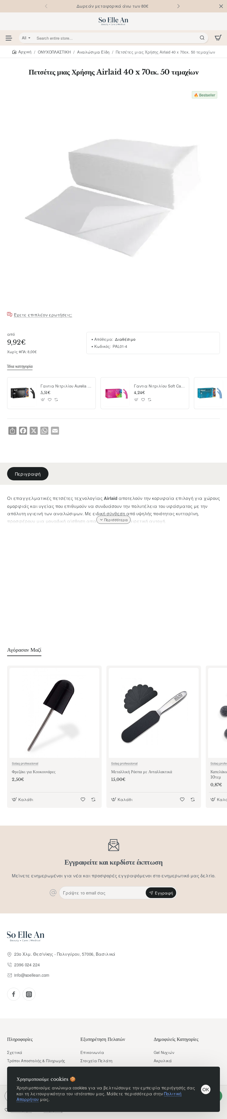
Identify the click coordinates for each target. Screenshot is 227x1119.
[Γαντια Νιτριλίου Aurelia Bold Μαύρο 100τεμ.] (23, 393)
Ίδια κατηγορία (20, 366)
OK (205, 1089)
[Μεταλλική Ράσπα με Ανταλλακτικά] (154, 713)
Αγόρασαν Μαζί (24, 650)
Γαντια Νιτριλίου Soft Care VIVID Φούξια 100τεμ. (159, 386)
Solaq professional (25, 763)
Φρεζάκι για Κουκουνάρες (34, 771)
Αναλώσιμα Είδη (93, 52)
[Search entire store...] (202, 38)
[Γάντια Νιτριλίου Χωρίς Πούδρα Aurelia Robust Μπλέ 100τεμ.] (210, 393)
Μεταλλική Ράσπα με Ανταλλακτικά (141, 771)
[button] (178, 6)
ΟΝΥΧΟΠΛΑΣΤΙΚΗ (54, 52)
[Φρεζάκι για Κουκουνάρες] (54, 713)
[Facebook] (13, 994)
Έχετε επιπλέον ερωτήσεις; (43, 314)
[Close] (221, 6)
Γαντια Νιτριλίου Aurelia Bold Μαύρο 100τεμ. (65, 386)
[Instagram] (28, 994)
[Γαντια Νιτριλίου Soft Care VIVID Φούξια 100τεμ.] (116, 393)
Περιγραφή (27, 474)
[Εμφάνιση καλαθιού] (218, 38)
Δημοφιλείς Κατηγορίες (176, 1039)
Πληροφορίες (20, 1039)
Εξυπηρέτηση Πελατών (102, 1039)
